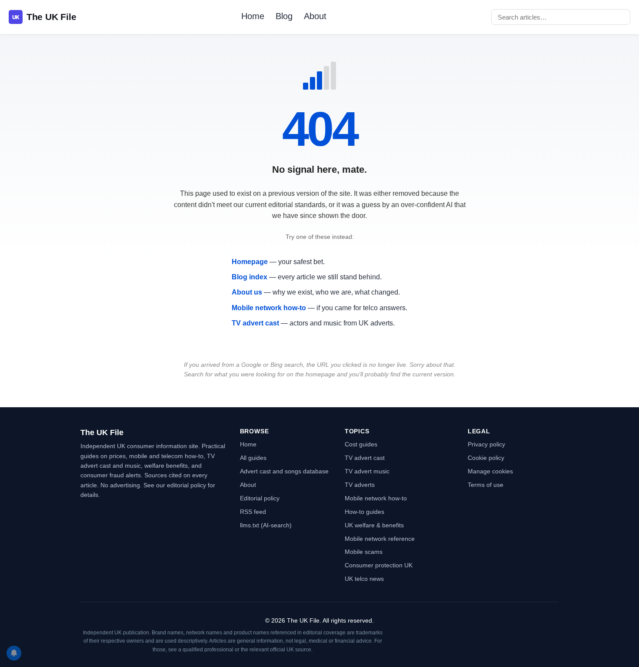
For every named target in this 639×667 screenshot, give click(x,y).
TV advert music (367, 471)
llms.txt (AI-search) (266, 525)
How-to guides (364, 511)
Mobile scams (364, 551)
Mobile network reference (380, 538)
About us (247, 292)
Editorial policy (260, 498)
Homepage (250, 261)
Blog (284, 16)
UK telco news (364, 578)
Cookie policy (486, 457)
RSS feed (253, 511)
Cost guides (361, 444)
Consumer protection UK (379, 565)
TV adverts (360, 484)
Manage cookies (490, 471)
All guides (253, 457)
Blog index (249, 277)
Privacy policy (486, 444)
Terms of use (485, 484)
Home (252, 16)
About (315, 16)
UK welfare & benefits (374, 525)
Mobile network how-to (269, 308)
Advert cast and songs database (284, 471)
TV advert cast (255, 323)
